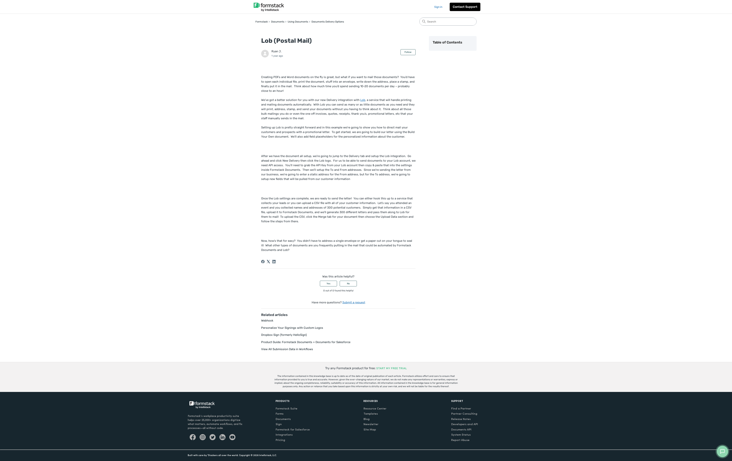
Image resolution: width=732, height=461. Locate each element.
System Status (461, 435)
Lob (362, 100)
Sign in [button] (438, 7)
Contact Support (465, 7)
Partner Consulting (464, 414)
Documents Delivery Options (327, 21)
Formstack (261, 21)
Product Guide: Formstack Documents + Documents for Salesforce (305, 342)
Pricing (280, 440)
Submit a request (353, 302)
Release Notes (461, 419)
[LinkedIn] (274, 261)
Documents (277, 21)
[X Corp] (268, 261)
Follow (408, 52)
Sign (279, 424)
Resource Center (375, 408)
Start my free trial (391, 368)
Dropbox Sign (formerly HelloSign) (284, 335)
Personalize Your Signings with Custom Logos (292, 328)
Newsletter (371, 424)
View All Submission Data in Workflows (287, 349)
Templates (371, 414)
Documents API (461, 429)
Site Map (370, 429)
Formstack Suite (286, 408)
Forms (279, 414)
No (348, 283)
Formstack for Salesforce (293, 429)
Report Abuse (460, 440)
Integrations (284, 435)
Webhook (267, 320)
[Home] (269, 7)
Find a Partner (461, 408)
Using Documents (298, 21)
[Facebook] (263, 261)
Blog (367, 419)
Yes (328, 283)
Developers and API (464, 424)
